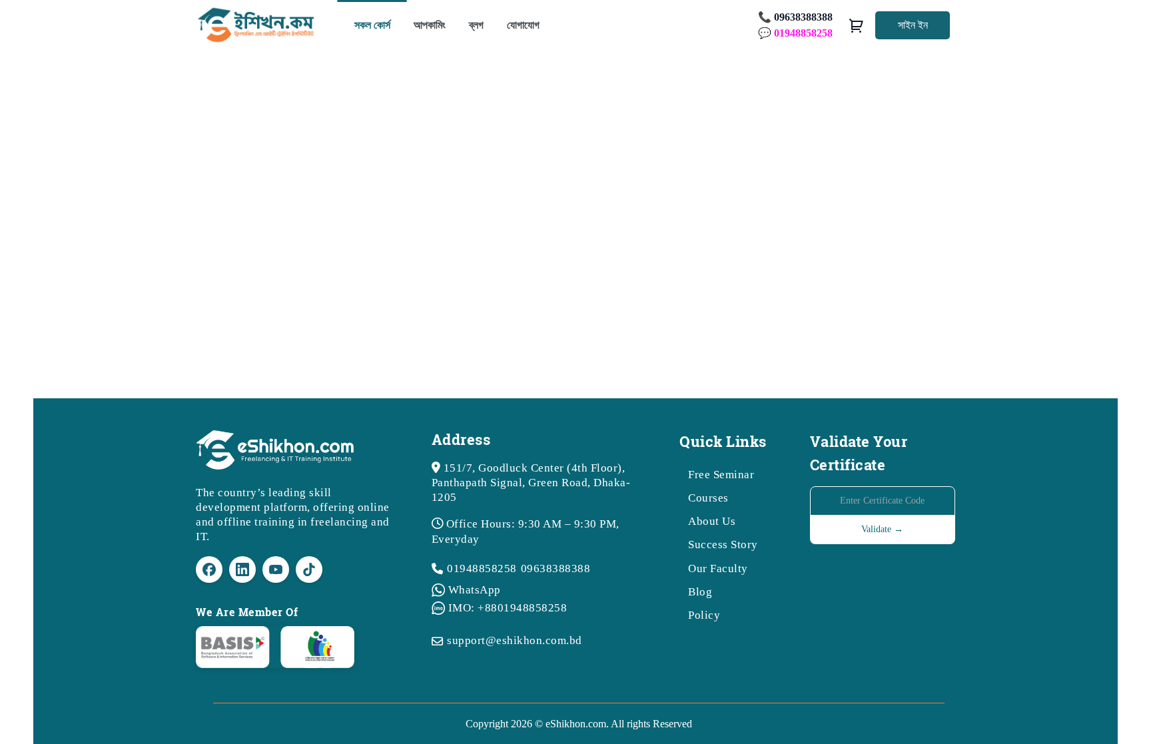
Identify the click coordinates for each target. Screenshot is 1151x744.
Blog (700, 591)
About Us (711, 521)
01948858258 (482, 568)
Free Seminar (721, 474)
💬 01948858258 (795, 33)
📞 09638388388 (795, 17)
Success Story (723, 544)
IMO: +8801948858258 (508, 607)
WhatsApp (474, 589)
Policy (704, 615)
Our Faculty (718, 568)
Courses (708, 498)
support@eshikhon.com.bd (514, 640)
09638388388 (556, 568)
